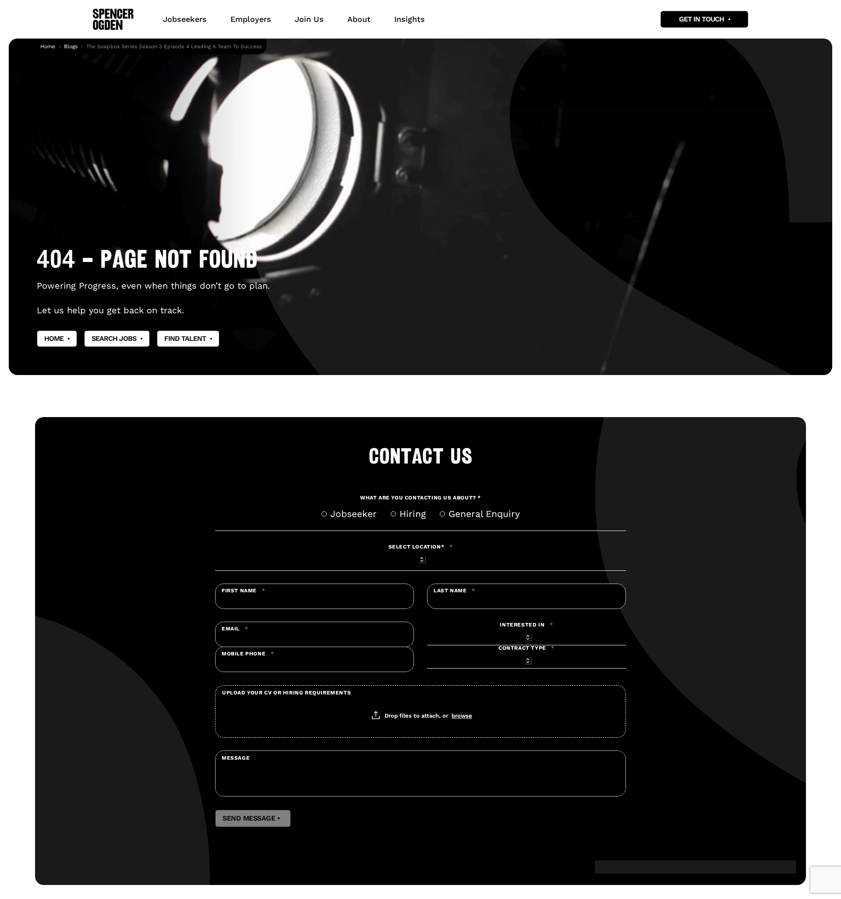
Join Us (309, 19)
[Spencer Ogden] (113, 19)
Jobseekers (185, 19)
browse (462, 715)
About (359, 19)
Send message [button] (253, 818)
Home (47, 46)
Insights (409, 19)
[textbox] (314, 596)
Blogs (71, 46)
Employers (250, 19)
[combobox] (420, 558)
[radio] (324, 514)
